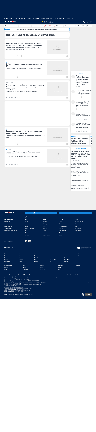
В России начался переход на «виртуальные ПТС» (24, 65)
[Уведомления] (87, 22)
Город (26, 226)
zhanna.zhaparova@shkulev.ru (10, 289)
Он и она (61, 219)
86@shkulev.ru (19, 283)
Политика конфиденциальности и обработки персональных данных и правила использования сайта (69, 282)
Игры (64, 18)
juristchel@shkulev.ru (37, 284)
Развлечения (62, 230)
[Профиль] (90, 22)
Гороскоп (42, 18)
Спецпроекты (78, 230)
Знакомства (17, 18)
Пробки (56, 18)
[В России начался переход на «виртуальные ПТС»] (57, 68)
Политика (61, 224)
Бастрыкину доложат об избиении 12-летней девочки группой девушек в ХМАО (37, 29)
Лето (44, 226)
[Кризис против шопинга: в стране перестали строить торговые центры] (57, 135)
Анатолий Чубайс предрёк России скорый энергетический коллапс (23, 153)
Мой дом (45, 228)
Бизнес (26, 221)
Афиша (37, 18)
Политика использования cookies (55, 279)
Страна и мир (78, 224)
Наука (44, 230)
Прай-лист (7, 221)
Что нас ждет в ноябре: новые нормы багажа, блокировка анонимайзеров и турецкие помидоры (25, 87)
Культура (45, 224)
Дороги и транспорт (30, 228)
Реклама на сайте (8, 219)
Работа (61, 228)
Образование (46, 235)
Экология (77, 226)
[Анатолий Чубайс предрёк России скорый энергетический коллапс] (57, 156)
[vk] (29, 241)
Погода (23, 18)
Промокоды (69, 18)
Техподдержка (8, 228)
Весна (26, 224)
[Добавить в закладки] (67, 56)
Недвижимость (8, 18)
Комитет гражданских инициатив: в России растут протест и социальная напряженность (24, 44)
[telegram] (26, 241)
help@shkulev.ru (14, 285)
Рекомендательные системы (54, 280)
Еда (25, 230)
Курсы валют (49, 18)
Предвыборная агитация (10, 230)
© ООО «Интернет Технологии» (26, 294)
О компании (7, 224)
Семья (60, 235)
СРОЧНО (8, 29)
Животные (27, 233)
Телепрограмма (30, 18)
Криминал (45, 221)
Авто (26, 219)
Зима (44, 219)
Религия (61, 233)
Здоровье (27, 235)
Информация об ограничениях (55, 277)
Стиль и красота (79, 221)
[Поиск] (84, 22)
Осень (60, 221)
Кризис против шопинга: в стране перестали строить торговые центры (24, 132)
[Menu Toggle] (5, 22)
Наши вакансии (8, 226)
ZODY (60, 18)
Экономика (78, 228)
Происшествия (63, 226)
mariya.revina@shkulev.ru (9, 291)
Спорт (76, 219)
